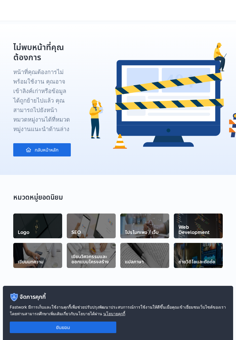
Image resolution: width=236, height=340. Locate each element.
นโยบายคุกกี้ (114, 313)
